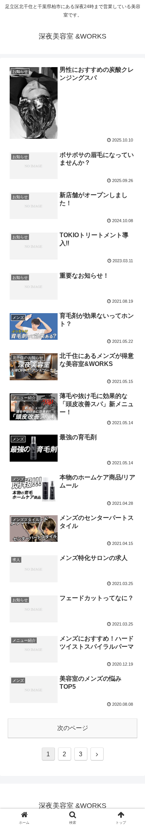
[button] (129, 690)
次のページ (72, 728)
